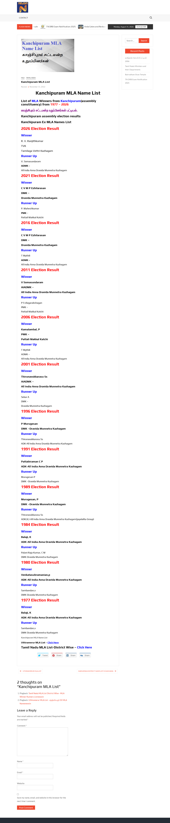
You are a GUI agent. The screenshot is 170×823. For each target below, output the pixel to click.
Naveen (24, 87)
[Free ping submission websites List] (102, 26)
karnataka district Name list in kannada (95, 671)
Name (20, 761)
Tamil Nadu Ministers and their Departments (135, 68)
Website (20, 783)
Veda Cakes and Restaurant (84, 26)
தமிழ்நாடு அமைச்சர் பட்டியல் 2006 (136, 59)
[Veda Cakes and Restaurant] (68, 26)
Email (20, 772)
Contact (23, 18)
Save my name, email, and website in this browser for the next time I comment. (41, 799)
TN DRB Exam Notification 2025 (48, 26)
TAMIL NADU (31, 78)
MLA (22, 78)
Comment (22, 725)
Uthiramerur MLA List (32, 671)
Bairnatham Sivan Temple (135, 74)
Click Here (53, 642)
